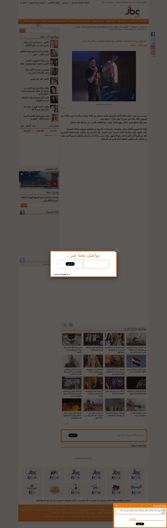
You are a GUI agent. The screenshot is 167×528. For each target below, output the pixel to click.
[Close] (116, 251)
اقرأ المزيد (132, 519)
